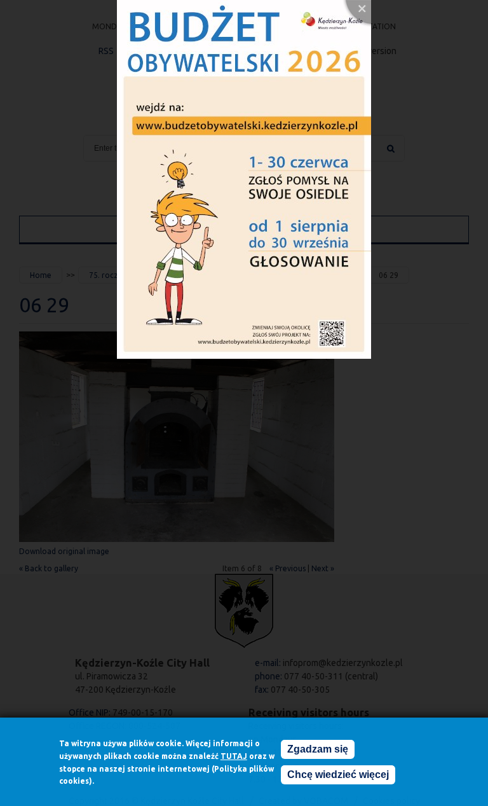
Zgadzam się (317, 749)
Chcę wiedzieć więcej (338, 774)
